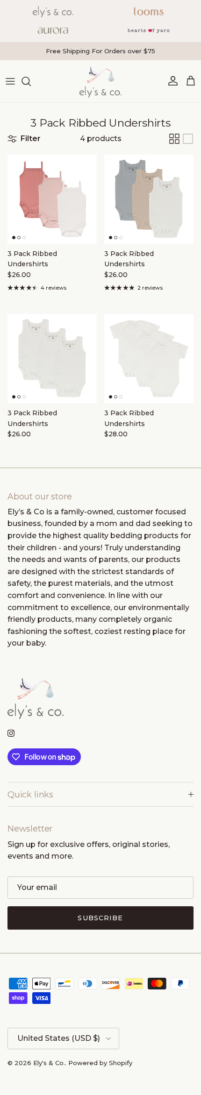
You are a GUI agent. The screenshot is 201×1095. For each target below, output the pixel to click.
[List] (188, 138)
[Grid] (174, 138)
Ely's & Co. (49, 1063)
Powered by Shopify (100, 1063)
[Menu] (10, 81)
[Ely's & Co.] (100, 81)
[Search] (31, 81)
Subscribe (100, 918)
